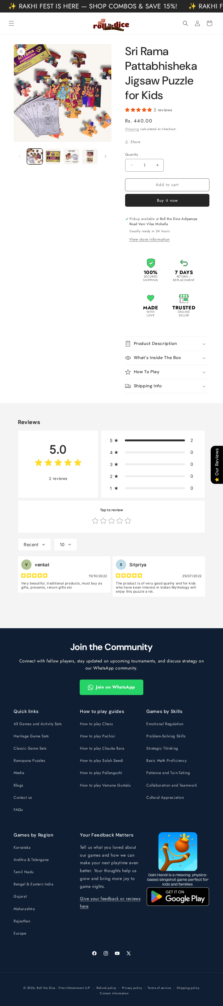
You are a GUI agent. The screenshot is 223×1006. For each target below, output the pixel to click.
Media (19, 772)
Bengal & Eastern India (33, 884)
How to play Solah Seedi (101, 760)
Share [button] (136, 141)
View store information (149, 239)
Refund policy (106, 988)
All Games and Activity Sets (38, 724)
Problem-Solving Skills (165, 736)
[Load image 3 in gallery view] (71, 156)
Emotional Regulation (165, 724)
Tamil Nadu (24, 872)
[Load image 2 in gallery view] (53, 156)
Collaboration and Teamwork (171, 785)
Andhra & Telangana (31, 859)
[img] (58, 463)
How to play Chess (96, 724)
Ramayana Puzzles (29, 760)
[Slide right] (106, 156)
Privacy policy (132, 988)
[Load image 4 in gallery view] (90, 156)
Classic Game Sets (30, 748)
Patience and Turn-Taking (168, 772)
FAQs (18, 809)
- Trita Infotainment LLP (73, 988)
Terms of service (159, 988)
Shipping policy (188, 988)
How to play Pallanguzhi (101, 772)
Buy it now (167, 200)
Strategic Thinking (162, 748)
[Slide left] (20, 156)
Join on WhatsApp (115, 687)
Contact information (114, 993)
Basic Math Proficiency (166, 760)
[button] (11, 23)
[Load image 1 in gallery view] (35, 156)
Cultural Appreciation (165, 797)
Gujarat (20, 896)
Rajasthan (22, 921)
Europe (20, 933)
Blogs (18, 785)
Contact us (23, 797)
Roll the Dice (46, 988)
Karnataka (22, 847)
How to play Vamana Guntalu (105, 785)
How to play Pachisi (97, 736)
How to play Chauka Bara (102, 748)
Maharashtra (24, 908)
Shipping (132, 129)
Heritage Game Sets (31, 736)
